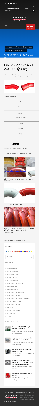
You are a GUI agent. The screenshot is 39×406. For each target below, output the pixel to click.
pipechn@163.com (13, 8)
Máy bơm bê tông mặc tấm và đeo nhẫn (18, 298)
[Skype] (16, 3)
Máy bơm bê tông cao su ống (15, 292)
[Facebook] (5, 3)
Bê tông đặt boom (12, 286)
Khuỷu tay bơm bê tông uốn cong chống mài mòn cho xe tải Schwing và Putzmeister (19, 230)
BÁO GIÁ (30, 27)
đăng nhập (12, 240)
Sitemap (14, 401)
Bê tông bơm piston (12, 289)
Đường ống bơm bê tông (14, 280)
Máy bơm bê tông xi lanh (14, 304)
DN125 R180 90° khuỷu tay (13, 205)
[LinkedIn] (11, 3)
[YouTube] (13, 3)
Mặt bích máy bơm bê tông (15, 301)
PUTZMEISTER (11, 313)
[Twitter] (8, 3)
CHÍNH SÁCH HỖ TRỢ (21, 392)
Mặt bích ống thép (12, 271)
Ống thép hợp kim (12, 268)
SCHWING (10, 316)
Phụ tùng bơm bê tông (13, 310)
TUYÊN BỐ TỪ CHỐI (9, 392)
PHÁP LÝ (31, 392)
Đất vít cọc (10, 307)
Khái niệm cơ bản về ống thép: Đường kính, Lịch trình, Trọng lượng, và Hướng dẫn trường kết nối (23, 362)
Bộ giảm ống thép (12, 277)
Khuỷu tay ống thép (12, 274)
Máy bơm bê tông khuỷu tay (22, 77)
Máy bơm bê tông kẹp (13, 295)
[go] (31, 257)
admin (8, 75)
